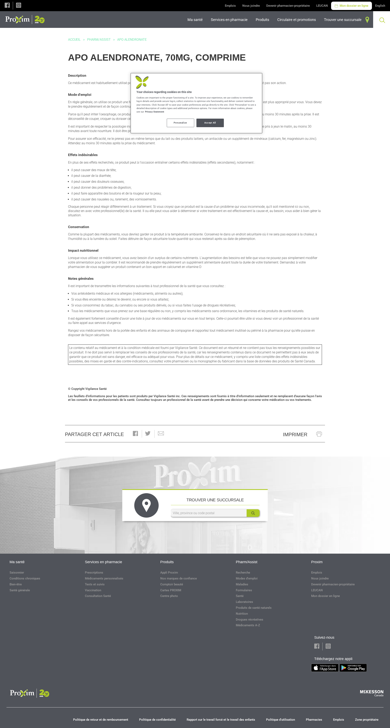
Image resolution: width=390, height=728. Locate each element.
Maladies (242, 584)
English (380, 6)
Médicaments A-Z (248, 625)
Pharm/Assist (99, 40)
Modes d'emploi (247, 578)
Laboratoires (244, 602)
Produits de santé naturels (254, 608)
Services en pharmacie (103, 562)
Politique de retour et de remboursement (100, 719)
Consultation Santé (98, 596)
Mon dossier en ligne (353, 6)
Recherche (243, 572)
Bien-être (16, 584)
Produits (167, 562)
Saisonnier (17, 572)
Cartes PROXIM (170, 590)
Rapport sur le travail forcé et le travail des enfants (221, 719)
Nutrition (242, 613)
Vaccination (93, 590)
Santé (240, 596)
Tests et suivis (95, 584)
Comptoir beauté (171, 584)
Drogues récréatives (249, 619)
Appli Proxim (169, 572)
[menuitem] (196, 19)
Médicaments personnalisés (104, 578)
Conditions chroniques (25, 578)
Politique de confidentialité (157, 719)
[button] (7, 6)
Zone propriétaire (366, 719)
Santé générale (20, 590)
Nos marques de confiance (178, 578)
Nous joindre (251, 6)
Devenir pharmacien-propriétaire (288, 6)
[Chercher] (253, 513)
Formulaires (244, 590)
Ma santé (17, 562)
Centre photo (169, 596)
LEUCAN (322, 6)
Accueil (74, 40)
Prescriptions (94, 572)
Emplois (230, 6)
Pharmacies (314, 719)
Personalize (180, 122)
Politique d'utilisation (280, 719)
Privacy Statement (154, 111)
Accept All (210, 122)
